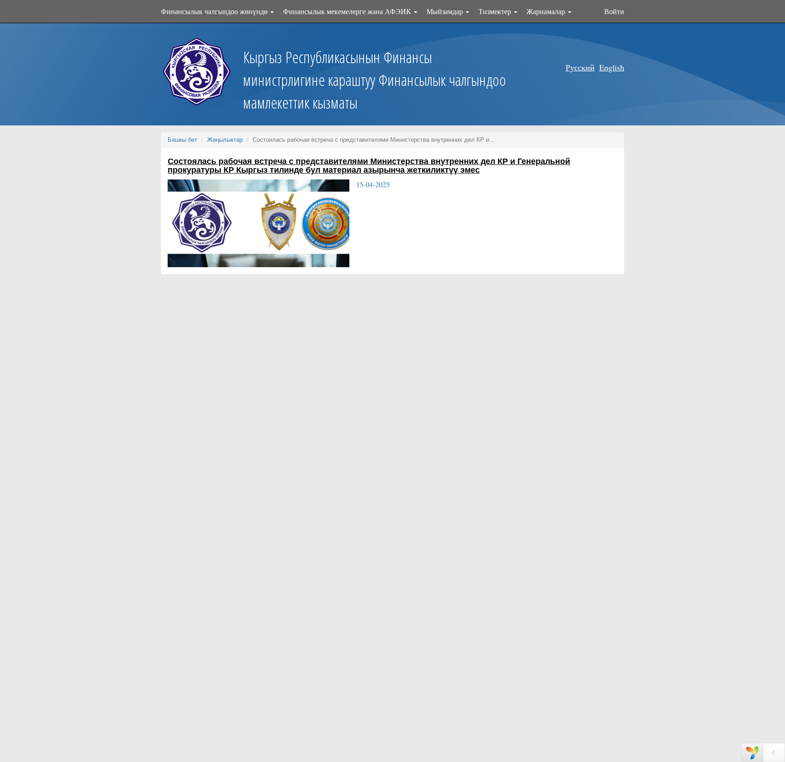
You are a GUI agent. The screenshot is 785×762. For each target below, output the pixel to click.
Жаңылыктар (225, 139)
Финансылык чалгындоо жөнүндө (215, 11)
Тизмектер (495, 11)
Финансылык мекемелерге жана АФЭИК (348, 11)
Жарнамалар (547, 11)
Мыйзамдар (446, 11)
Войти (614, 11)
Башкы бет (182, 139)
